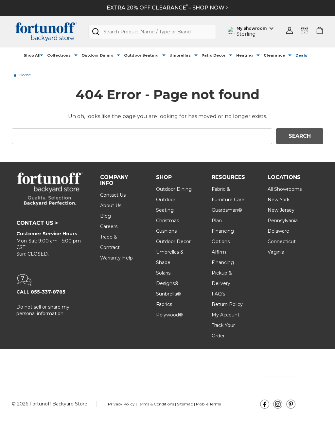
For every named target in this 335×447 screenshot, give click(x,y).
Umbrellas (180, 55)
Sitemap (185, 404)
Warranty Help (116, 258)
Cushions (166, 231)
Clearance (274, 55)
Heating (244, 55)
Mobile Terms (208, 404)
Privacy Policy (122, 404)
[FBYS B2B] (304, 31)
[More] (41, 55)
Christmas (167, 221)
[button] (50, 280)
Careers (108, 226)
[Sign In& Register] (289, 30)
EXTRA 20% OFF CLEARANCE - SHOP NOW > (168, 8)
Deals (301, 55)
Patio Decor (213, 55)
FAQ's (218, 294)
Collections (59, 55)
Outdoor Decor (173, 241)
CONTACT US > (37, 223)
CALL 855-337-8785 (40, 292)
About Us (110, 205)
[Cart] (319, 30)
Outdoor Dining (97, 55)
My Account (225, 315)
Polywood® (169, 315)
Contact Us (113, 195)
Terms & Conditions (156, 404)
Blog (105, 216)
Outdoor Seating (141, 55)
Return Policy (227, 304)
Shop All (32, 55)
